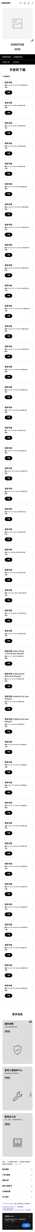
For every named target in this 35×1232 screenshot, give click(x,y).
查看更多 (7, 1031)
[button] (17, 1169)
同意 (26, 1225)
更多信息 (16, 62)
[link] (31, 41)
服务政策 (17, 49)
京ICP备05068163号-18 (9, 1207)
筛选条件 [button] (7, 76)
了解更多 (12, 1221)
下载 (8, 92)
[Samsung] (5, 3)
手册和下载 (5, 62)
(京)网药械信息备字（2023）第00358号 (13, 1210)
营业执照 (28, 1210)
